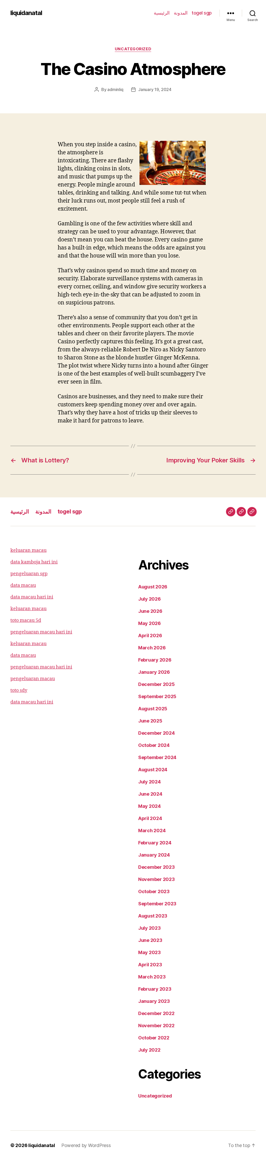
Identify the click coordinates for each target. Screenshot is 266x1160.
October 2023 (154, 891)
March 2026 (151, 647)
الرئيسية (162, 13)
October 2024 (154, 745)
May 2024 (149, 806)
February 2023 (154, 989)
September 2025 (157, 696)
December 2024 (156, 733)
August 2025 (152, 708)
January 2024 (154, 855)
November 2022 (156, 1025)
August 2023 (152, 916)
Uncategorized (133, 49)
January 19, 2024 (154, 89)
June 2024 (150, 794)
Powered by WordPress (86, 1145)
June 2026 (150, 611)
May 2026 (149, 623)
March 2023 (151, 977)
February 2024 (154, 842)
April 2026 (150, 635)
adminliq (115, 89)
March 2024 (151, 830)
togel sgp (202, 13)
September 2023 (157, 903)
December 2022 (156, 1013)
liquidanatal (26, 13)
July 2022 (149, 1050)
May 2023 (149, 952)
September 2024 (157, 757)
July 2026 (149, 599)
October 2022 (153, 1037)
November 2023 (156, 879)
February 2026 (154, 660)
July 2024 (149, 781)
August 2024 (152, 769)
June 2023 (150, 940)
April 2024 (150, 818)
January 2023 (154, 1001)
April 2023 (150, 964)
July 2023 (149, 928)
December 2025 (156, 684)
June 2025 (150, 721)
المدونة (181, 13)
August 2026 (152, 586)
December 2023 (156, 867)
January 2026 (154, 672)
